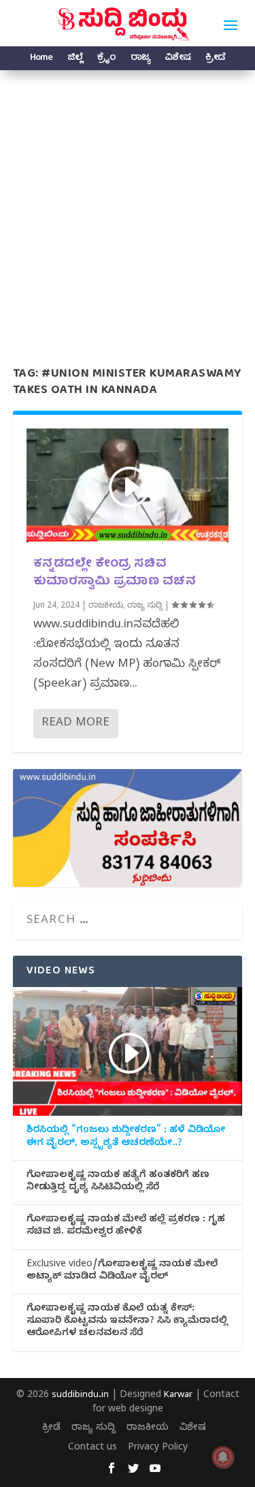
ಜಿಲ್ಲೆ (74, 59)
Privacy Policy (158, 1448)
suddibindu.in (80, 1396)
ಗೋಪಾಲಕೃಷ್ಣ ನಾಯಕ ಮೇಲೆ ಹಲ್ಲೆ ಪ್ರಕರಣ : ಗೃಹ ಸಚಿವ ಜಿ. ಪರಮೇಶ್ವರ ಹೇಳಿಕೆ (126, 1227)
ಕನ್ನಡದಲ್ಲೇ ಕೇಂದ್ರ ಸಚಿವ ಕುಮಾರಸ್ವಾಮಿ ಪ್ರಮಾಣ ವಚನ (115, 573)
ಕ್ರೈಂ (106, 59)
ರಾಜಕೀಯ (105, 606)
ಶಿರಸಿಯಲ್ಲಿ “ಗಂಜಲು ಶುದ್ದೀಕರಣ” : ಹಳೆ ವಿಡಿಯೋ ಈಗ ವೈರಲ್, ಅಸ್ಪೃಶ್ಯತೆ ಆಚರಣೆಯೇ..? (126, 1137)
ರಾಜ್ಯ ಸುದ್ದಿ (145, 606)
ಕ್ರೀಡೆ (215, 59)
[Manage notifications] (223, 1457)
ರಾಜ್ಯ (140, 59)
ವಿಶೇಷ (177, 59)
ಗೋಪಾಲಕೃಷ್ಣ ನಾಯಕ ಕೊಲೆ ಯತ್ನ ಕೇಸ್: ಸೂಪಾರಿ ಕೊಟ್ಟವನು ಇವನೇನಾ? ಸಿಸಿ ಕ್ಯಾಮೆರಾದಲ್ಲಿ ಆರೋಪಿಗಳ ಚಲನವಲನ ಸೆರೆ (127, 1322)
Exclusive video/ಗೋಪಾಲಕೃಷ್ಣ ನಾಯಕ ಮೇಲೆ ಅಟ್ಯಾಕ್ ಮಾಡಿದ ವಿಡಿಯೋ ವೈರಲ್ (122, 1271)
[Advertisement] (127, 204)
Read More (75, 724)
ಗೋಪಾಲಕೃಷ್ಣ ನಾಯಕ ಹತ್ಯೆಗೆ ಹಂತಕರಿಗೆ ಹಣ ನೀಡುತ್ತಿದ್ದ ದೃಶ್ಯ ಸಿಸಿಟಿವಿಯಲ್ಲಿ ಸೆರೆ (118, 1182)
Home (41, 59)
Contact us (92, 1448)
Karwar (178, 1396)
